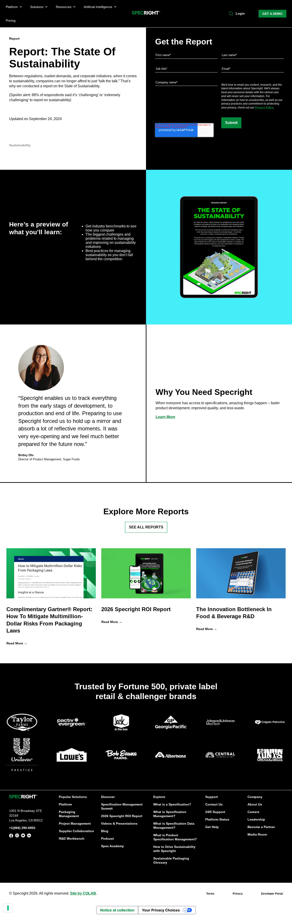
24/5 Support (215, 812)
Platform (65, 804)
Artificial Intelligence (98, 7)
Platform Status (217, 819)
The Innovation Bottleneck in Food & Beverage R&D (234, 612)
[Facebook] (11, 836)
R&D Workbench (71, 838)
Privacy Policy (264, 107)
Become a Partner (261, 827)
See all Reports (146, 527)
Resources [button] (63, 7)
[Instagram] (17, 836)
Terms (210, 893)
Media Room (257, 834)
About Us (255, 804)
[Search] (231, 13)
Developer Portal (272, 893)
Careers (253, 812)
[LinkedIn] (29, 836)
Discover (108, 797)
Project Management (75, 823)
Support (211, 797)
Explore (159, 797)
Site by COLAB (83, 893)
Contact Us (214, 804)
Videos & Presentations (119, 823)
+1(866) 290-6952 (22, 828)
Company (255, 797)
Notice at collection (117, 910)
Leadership (256, 819)
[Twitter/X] (23, 836)
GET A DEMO (272, 13)
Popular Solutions (73, 797)
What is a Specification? (172, 804)
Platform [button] (12, 7)
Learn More (165, 417)
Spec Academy (112, 846)
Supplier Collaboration (76, 831)
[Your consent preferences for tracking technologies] (8, 908)
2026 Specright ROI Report (136, 609)
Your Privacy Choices (161, 910)
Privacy (238, 893)
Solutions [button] (36, 7)
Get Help (212, 827)
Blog (104, 831)
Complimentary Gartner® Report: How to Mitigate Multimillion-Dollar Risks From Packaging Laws (49, 620)
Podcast (107, 838)
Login (240, 13)
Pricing (11, 20)
